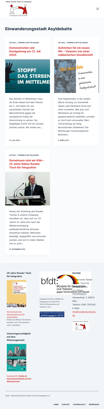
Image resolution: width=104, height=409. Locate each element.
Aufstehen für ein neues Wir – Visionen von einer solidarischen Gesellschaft (75, 51)
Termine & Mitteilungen (28, 43)
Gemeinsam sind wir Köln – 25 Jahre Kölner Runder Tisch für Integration (26, 164)
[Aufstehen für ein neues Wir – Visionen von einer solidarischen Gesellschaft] (76, 76)
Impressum (94, 404)
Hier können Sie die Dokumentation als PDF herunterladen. (16, 314)
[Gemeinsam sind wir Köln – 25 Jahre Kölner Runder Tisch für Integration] (27, 189)
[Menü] (97, 9)
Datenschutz (79, 404)
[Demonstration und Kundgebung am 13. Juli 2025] (27, 76)
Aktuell (13, 43)
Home (56, 404)
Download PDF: (19, 378)
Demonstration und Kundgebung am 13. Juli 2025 (24, 51)
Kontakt (66, 404)
